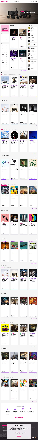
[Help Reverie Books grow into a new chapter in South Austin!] (5, 163)
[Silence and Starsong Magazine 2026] (14, 135)
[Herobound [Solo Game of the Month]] (14, 190)
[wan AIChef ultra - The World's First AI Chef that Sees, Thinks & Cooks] (22, 53)
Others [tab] (15, 184)
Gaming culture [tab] (19, 74)
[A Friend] (22, 32)
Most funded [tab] (6, 267)
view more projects (23, 70)
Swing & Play (4, 224)
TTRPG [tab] (8, 184)
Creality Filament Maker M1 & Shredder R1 (5, 87)
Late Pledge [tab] (12, 129)
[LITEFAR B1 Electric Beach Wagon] (14, 108)
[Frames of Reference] (23, 135)
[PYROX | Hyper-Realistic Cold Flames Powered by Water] (14, 32)
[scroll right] (25, 27)
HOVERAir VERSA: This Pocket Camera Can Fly (4, 115)
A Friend (21, 38)
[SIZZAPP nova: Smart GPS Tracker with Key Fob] (33, 245)
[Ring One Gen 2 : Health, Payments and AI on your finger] (23, 108)
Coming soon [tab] (3, 239)
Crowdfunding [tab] (9, 129)
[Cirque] (33, 190)
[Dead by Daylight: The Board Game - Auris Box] (5, 190)
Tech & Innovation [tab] (5, 74)
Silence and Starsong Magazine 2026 (14, 142)
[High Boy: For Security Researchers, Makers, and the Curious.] (14, 53)
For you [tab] (2, 129)
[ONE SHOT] (23, 245)
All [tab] (1, 74)
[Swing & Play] (5, 218)
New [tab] (6, 239)
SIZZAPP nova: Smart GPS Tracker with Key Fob (33, 253)
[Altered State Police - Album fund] (33, 135)
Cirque (31, 196)
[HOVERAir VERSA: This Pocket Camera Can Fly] (5, 108)
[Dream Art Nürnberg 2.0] (14, 163)
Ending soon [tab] (16, 129)
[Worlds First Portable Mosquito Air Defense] (23, 80)
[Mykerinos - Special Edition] (23, 190)
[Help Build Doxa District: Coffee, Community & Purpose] (33, 218)
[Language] (29, 1)
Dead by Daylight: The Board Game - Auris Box (5, 197)
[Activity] (31, 1)
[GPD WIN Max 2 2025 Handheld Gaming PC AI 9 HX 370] (14, 80)
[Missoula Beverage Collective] (33, 163)
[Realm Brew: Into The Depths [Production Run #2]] (33, 273)
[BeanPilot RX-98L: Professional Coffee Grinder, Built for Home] (33, 108)
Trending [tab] (2, 267)
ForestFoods (22, 169)
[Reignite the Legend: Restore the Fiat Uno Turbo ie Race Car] (14, 245)
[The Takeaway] (14, 218)
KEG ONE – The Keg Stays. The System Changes (23, 225)
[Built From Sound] (5, 245)
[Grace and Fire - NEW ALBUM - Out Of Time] (5, 301)
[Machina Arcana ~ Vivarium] (23, 301)
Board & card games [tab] (4, 184)
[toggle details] (17, 48)
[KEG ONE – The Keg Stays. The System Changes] (23, 218)
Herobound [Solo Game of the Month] (14, 197)
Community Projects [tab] (14, 74)
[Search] (14, 1)
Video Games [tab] (11, 184)
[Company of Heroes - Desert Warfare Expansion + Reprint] (14, 301)
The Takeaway (13, 224)
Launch (5, 30)
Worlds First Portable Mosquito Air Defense (23, 87)
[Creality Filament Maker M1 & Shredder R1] (5, 80)
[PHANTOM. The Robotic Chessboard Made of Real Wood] (33, 80)
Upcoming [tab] (5, 129)
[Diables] (33, 301)
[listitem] (5, 45)
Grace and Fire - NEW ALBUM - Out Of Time (5, 308)
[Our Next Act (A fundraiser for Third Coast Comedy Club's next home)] (5, 135)
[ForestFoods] (23, 163)
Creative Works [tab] (10, 74)
